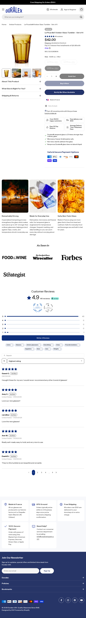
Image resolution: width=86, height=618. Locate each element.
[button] (50, 36)
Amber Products (15, 24)
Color (9, 345)
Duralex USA (12, 608)
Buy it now (64, 83)
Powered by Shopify (22, 610)
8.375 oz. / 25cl (53, 63)
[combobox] (43, 17)
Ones (58, 345)
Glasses (18, 345)
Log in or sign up (50, 113)
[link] (14, 257)
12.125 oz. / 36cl (54, 69)
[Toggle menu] (3, 9)
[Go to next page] (57, 472)
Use (46, 349)
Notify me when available (64, 92)
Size (38, 349)
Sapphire (28, 349)
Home (4, 24)
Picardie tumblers (71, 345)
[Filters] (4, 361)
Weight (56, 349)
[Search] (81, 17)
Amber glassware (32, 345)
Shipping (48, 43)
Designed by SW (8, 610)
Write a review (43, 338)
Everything (47, 345)
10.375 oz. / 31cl (70, 63)
